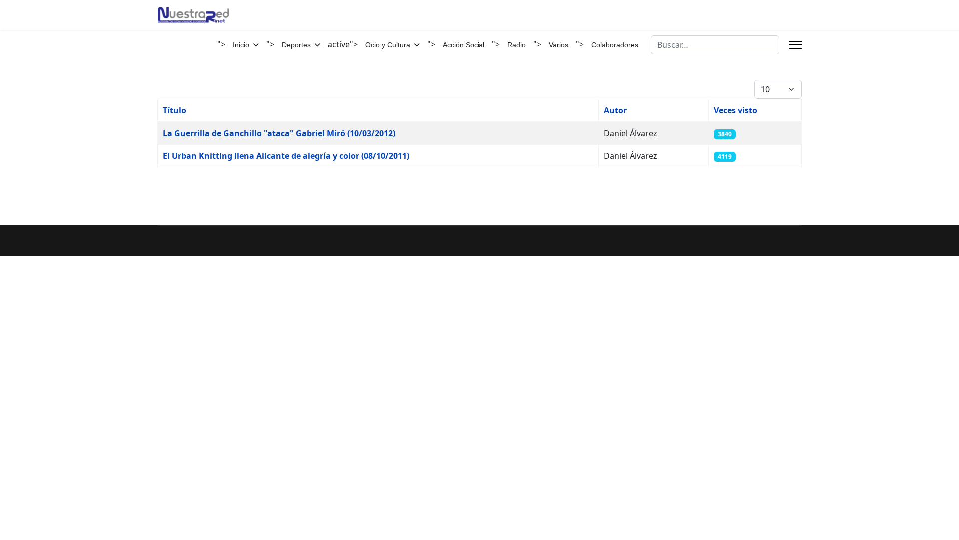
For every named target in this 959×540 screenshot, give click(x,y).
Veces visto (735, 110)
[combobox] (715, 45)
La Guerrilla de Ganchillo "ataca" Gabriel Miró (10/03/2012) (279, 133)
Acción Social (463, 45)
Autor (615, 110)
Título (174, 110)
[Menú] (795, 45)
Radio (516, 45)
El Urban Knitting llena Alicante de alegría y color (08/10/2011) (286, 156)
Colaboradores (614, 45)
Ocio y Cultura (387, 45)
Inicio (241, 45)
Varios (558, 45)
